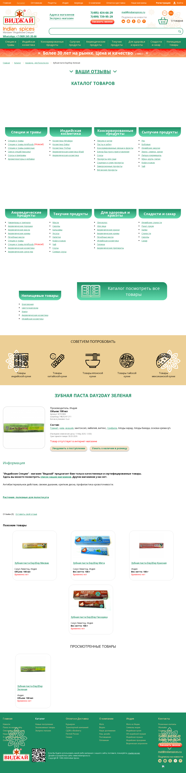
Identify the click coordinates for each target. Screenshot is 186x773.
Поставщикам (105, 737)
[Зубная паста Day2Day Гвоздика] (91, 600)
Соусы (100, 155)
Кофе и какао (148, 162)
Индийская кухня (133, 730)
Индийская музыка (134, 737)
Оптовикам (36, 2)
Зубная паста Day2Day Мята (89, 563)
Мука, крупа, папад (151, 159)
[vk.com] (123, 21)
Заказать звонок (102, 21)
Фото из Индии (133, 724)
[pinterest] (144, 21)
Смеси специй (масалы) (19, 151)
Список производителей (13, 730)
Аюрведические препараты (110, 248)
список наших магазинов (55, 476)
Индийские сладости (152, 222)
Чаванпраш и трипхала (19, 222)
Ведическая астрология (136, 743)
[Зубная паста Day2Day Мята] (93, 545)
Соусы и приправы (17, 155)
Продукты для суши (106, 159)
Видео (102, 727)
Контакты (164, 718)
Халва (144, 229)
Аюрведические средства (20, 251)
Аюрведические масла (19, 229)
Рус (164, 13)
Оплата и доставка (115, 2)
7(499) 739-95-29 (101, 17)
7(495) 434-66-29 (101, 13)
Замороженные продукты (109, 166)
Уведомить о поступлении (68, 448)
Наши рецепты (9, 733)
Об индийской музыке (136, 733)
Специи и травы (16, 140)
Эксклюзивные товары (45, 727)
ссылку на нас (134, 753)
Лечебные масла (16, 237)
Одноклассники (165, 730)
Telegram (162, 733)
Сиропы (56, 226)
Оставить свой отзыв (26, 514)
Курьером (70, 724)
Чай (143, 166)
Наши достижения (107, 730)
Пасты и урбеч (104, 144)
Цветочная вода (30, 307)
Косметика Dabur (61, 144)
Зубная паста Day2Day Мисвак (32, 563)
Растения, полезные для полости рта (26, 497)
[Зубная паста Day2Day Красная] (151, 545)
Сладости (146, 233)
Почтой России (72, 733)
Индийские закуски (151, 148)
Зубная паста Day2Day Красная (149, 563)
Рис (143, 140)
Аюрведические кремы (19, 233)
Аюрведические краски (108, 229)
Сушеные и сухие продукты (110, 162)
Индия (65, 2)
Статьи (5, 740)
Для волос (102, 222)
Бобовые (146, 144)
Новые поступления (44, 724)
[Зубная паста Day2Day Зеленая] (33, 669)
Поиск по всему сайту (12, 727)
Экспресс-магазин (62, 18)
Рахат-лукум (148, 226)
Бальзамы (57, 229)
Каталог (21, 2)
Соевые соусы (59, 251)
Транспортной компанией (77, 727)
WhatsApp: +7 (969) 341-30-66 (19, 36)
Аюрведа (78, 2)
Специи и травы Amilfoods (21, 144)
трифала (112, 428)
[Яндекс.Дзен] (139, 21)
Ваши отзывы (93, 71)
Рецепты (52, 2)
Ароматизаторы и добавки (21, 159)
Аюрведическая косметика (65, 155)
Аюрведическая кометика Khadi (68, 151)
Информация (14, 462)
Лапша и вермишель (151, 155)
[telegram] (128, 21)
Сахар (144, 240)
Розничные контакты (167, 724)
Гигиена (101, 244)
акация (69, 428)
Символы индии (133, 727)
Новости (6, 724)
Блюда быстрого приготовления (113, 151)
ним (61, 428)
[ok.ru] (133, 21)
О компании (95, 2)
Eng (171, 13)
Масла (55, 222)
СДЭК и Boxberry (73, 730)
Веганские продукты (107, 169)
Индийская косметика (108, 240)
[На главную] (19, 24)
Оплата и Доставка (77, 718)
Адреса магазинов (62, 14)
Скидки (69, 737)
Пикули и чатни (104, 140)
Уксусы (55, 233)
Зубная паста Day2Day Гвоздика (89, 617)
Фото (101, 724)
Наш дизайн (104, 733)
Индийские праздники (136, 740)
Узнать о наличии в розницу (109, 448)
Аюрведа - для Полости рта (37, 63)
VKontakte (162, 727)
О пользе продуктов (12, 737)
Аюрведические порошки (20, 226)
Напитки (56, 237)
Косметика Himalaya (62, 140)
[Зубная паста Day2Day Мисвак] (35, 545)
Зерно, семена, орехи (152, 151)
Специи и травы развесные (21, 148)
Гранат (54, 428)
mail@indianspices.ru (133, 12)
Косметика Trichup (61, 148)
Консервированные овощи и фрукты (115, 148)
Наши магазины (138, 2)
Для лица (101, 226)
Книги (24, 311)
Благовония (28, 304)
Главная (7, 2)
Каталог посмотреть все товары (134, 291)
